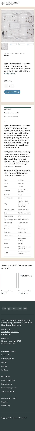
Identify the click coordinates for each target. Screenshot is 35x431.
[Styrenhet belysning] (9, 284)
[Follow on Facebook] (3, 423)
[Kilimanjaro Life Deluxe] (26, 284)
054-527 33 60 (6, 334)
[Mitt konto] (29, 3)
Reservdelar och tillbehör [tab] (11, 113)
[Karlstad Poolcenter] (10, 3)
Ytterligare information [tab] (11, 116)
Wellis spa (14, 53)
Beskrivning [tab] (7, 109)
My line (22, 53)
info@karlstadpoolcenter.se (10, 332)
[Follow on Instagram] (6, 423)
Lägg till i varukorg (12, 92)
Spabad (6, 53)
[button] (22, 3)
